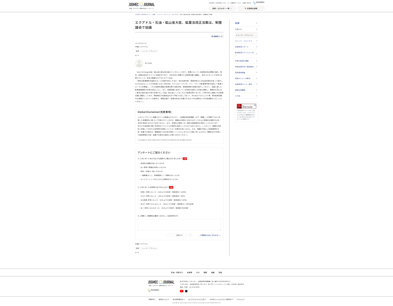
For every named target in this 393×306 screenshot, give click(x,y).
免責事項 (152, 299)
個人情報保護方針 (179, 299)
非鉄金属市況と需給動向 (244, 66)
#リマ (137, 55)
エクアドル (144, 47)
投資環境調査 (240, 72)
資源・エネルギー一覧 (220, 8)
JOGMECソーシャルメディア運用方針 (221, 299)
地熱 (205, 272)
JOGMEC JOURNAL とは (217, 3)
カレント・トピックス (243, 41)
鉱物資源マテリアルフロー (244, 53)
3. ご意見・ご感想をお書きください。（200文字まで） (158, 216)
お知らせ (238, 29)
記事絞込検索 (252, 8)
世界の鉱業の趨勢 (242, 61)
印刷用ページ (218, 36)
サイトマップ (240, 299)
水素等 (189, 272)
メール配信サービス (234, 3)
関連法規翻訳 (240, 90)
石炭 (220, 272)
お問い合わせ (246, 3)
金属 (153, 14)
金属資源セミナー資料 (243, 84)
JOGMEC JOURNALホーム (142, 14)
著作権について (164, 299)
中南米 (137, 47)
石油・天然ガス (177, 272)
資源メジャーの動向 (242, 78)
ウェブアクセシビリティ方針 (197, 299)
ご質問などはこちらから (209, 235)
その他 (237, 96)
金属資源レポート (242, 46)
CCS (197, 272)
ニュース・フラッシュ (163, 14)
